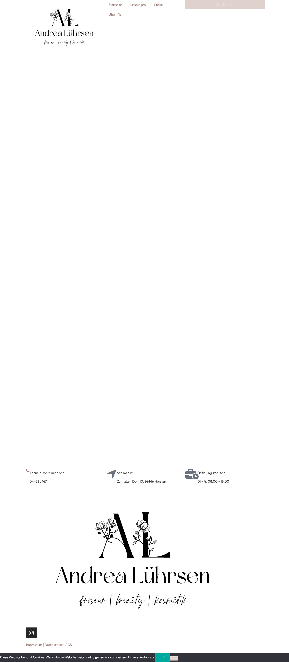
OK (162, 657)
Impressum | (35, 645)
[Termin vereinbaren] (27, 470)
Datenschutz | (55, 645)
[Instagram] (31, 632)
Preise (158, 5)
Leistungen (138, 5)
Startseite (115, 5)
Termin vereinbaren (47, 473)
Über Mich (116, 14)
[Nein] (174, 658)
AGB (68, 645)
